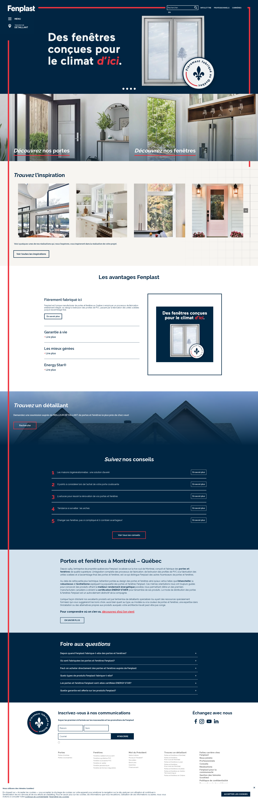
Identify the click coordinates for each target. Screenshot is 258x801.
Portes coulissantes (65, 758)
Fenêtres (98, 752)
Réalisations (206, 767)
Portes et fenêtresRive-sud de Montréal (172, 758)
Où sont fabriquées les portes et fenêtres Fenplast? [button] (87, 660)
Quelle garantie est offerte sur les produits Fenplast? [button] (88, 690)
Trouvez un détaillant (175, 752)
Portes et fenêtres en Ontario (174, 775)
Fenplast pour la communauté (208, 771)
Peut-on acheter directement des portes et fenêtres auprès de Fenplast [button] (98, 668)
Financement (133, 767)
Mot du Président (137, 752)
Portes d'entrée (63, 755)
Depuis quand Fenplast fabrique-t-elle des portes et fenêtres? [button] (93, 653)
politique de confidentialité (36, 797)
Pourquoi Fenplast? (136, 758)
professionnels (221, 8)
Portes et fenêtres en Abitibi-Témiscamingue (174, 772)
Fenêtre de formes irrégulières (104, 768)
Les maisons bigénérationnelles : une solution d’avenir (83, 472)
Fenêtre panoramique (101, 765)
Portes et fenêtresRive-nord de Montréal (172, 765)
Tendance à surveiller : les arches (73, 508)
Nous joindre (206, 758)
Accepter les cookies (236, 794)
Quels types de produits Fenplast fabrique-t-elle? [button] (86, 675)
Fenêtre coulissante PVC (102, 761)
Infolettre (205, 8)
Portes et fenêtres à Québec (174, 769)
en (169, 12)
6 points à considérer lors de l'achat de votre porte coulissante (88, 484)
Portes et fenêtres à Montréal (174, 755)
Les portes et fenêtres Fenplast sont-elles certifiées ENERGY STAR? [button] (95, 683)
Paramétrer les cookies (59, 797)
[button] (19, 19)
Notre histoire (134, 755)
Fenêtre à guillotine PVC (102, 758)
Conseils (204, 764)
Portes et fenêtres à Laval (173, 762)
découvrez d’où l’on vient (118, 611)
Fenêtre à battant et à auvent (103, 756)
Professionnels (207, 761)
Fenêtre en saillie (99, 763)
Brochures (132, 762)
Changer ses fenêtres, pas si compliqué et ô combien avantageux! (89, 520)
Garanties (132, 765)
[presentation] (245, 210)
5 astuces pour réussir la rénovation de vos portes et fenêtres (87, 496)
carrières (236, 8)
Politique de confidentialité (95, 746)
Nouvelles (132, 760)
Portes (61, 752)
